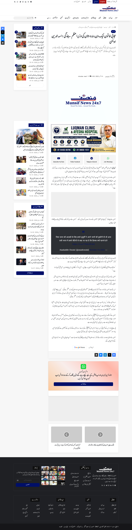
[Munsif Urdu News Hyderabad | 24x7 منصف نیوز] (109, 9)
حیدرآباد (111, 18)
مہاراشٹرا (102, 512)
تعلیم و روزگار (25, 509)
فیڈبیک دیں (66, 527)
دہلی (90, 512)
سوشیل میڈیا (67, 18)
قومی (100, 18)
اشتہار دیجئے (84, 2)
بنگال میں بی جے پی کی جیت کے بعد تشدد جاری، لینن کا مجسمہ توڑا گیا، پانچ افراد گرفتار (35, 251)
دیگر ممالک (51, 509)
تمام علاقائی (114, 505)
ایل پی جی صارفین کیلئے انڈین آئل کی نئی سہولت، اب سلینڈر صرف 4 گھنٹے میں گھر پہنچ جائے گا (36, 45)
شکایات (60, 527)
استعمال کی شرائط (77, 2)
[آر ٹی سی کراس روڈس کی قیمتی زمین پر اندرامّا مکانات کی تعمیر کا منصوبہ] (53, 483)
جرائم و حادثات (85, 18)
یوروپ (51, 512)
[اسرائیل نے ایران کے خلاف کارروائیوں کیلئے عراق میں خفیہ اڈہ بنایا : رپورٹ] (21, 226)
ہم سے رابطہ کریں (87, 480)
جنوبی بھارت (76, 509)
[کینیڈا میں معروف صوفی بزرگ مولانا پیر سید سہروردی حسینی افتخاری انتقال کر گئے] (21, 213)
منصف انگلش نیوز (87, 477)
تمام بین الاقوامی (61, 505)
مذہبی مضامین (76, 18)
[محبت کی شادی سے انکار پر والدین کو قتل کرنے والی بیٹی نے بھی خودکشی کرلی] (21, 171)
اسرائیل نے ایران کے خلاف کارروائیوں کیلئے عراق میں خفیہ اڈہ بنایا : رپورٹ (36, 227)
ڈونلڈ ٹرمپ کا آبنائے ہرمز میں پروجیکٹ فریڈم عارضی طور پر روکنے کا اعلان (36, 263)
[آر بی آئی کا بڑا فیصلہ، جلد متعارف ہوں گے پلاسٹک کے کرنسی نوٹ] (21, 68)
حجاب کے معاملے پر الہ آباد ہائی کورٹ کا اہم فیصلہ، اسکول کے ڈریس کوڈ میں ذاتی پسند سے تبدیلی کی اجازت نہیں (30, 148)
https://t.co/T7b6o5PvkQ (83, 244)
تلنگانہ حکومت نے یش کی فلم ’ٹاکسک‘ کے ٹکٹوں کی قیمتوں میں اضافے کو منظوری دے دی (36, 160)
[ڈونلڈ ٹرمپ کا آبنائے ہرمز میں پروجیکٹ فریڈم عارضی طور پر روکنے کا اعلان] (21, 261)
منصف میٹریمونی (75, 477)
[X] (113, 485)
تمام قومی (89, 505)
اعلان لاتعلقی (86, 527)
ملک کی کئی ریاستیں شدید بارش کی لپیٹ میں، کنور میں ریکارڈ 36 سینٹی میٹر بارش (36, 34)
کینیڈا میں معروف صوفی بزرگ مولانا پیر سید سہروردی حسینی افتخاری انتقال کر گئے (36, 215)
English (102, 2)
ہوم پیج (89, 473)
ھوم (116, 18)
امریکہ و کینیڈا (50, 505)
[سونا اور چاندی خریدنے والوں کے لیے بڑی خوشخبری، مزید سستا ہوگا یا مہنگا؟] (21, 77)
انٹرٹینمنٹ (55, 18)
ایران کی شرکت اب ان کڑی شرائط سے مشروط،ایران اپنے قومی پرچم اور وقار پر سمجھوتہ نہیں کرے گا (36, 239)
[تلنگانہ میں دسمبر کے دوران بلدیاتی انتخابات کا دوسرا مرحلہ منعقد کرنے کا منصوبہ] (53, 478)
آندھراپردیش (101, 509)
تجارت (38, 509)
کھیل (61, 18)
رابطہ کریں (90, 2)
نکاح (38, 516)
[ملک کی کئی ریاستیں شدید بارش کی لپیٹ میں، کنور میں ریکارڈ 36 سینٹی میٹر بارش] (21, 35)
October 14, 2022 (97, 250)
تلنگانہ (115, 509)
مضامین (38, 505)
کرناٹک (114, 512)
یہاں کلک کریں (83, 384)
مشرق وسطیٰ (62, 512)
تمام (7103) (30, 273)
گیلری (26, 516)
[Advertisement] (83, 66)
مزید (48, 18)
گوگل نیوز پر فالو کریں (86, 484)
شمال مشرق (76, 512)
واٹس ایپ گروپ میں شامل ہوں (74, 485)
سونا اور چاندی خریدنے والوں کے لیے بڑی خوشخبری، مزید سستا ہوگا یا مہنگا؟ (36, 76)
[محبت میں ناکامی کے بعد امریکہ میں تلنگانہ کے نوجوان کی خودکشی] (21, 192)
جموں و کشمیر (88, 509)
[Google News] (79, 347)
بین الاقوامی (93, 18)
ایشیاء (64, 509)
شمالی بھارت (88, 516)
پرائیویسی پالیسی (80, 527)
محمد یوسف (107, 76)
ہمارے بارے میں (75, 473)
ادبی (27, 505)
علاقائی (104, 18)
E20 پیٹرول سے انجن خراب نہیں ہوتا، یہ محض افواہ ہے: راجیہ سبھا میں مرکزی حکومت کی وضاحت (36, 57)
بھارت (105, 27)
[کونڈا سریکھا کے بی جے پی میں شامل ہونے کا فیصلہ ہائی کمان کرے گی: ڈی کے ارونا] (61, 473)
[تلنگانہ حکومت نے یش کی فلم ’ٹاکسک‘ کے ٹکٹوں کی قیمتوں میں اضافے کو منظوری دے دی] (21, 159)
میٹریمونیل (96, 2)
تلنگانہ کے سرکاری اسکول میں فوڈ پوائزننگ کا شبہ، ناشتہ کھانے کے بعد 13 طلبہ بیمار (36, 181)
